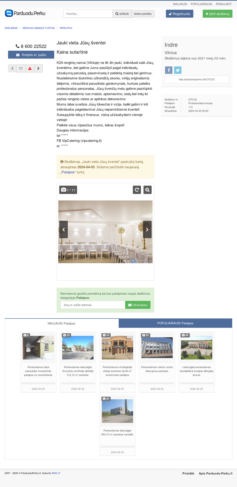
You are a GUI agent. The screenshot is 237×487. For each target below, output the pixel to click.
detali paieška (143, 14)
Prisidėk (188, 473)
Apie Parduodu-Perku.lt (215, 473)
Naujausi (180, 4)
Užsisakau (139, 305)
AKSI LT (56, 473)
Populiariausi (201, 4)
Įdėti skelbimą (218, 13)
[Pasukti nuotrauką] (137, 190)
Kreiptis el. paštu (33, 54)
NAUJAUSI (61, 323)
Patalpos (68, 171)
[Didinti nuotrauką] (147, 190)
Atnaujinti (223, 4)
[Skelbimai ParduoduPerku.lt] (30, 12)
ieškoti (123, 14)
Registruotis (181, 13)
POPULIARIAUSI (175, 323)
